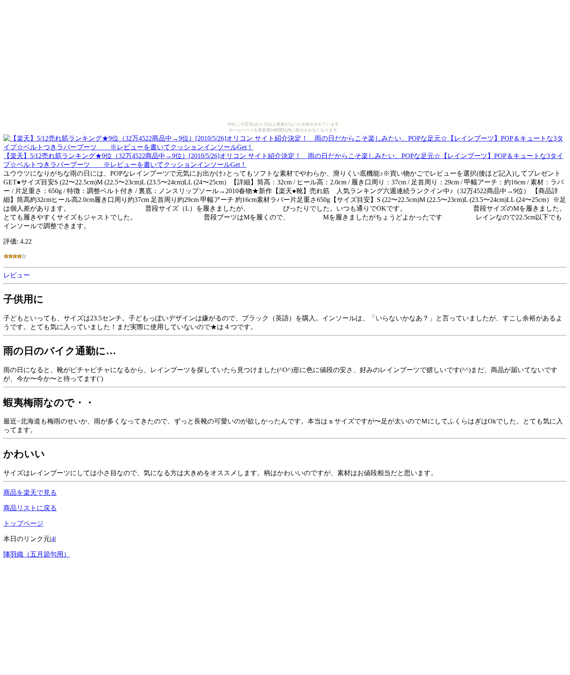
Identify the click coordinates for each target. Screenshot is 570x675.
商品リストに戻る (30, 507)
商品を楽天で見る (30, 492)
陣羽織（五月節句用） (36, 554)
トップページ (23, 523)
